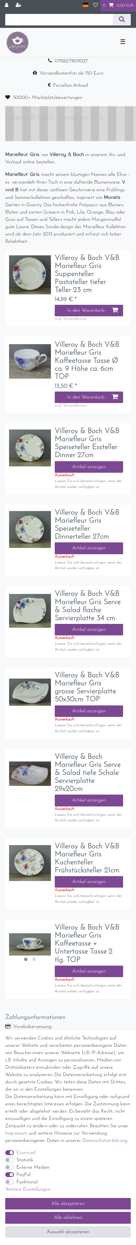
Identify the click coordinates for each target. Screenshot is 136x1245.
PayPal (23, 1174)
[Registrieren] (19, 5)
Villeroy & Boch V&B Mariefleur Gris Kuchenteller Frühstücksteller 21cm (87, 858)
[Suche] (122, 19)
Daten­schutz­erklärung (104, 1140)
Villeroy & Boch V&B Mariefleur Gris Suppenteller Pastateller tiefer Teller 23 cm (87, 274)
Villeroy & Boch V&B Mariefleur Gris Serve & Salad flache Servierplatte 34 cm (88, 605)
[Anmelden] (7, 5)
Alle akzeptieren (68, 1203)
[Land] (86, 5)
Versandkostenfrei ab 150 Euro (71, 73)
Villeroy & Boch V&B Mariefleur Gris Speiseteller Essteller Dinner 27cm (87, 443)
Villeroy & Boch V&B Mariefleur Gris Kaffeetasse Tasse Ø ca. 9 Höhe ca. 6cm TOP (87, 360)
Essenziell (26, 1152)
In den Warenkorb (86, 310)
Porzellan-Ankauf (70, 85)
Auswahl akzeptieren (68, 1232)
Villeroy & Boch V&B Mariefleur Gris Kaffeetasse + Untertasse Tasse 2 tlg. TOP (87, 943)
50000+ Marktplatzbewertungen (47, 97)
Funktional (27, 1182)
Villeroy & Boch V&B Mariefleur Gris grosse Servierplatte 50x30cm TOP (87, 687)
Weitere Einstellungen (27, 1189)
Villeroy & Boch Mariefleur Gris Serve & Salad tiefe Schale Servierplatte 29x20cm (88, 772)
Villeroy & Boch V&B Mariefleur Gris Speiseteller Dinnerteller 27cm (87, 524)
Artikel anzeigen (89, 467)
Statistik (24, 1160)
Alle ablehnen (68, 1217)
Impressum (16, 1133)
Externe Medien (33, 1167)
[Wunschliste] (95, 5)
